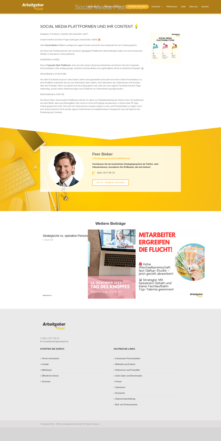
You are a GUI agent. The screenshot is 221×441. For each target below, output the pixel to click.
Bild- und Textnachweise (126, 404)
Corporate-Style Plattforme (58, 65)
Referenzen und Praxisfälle (127, 370)
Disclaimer (120, 393)
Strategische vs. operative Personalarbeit (70, 235)
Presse (118, 381)
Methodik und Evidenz (125, 364)
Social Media (51, 45)
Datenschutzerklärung (125, 399)
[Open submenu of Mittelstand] (100, 7)
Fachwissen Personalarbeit (127, 358)
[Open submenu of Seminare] (163, 7)
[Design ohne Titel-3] (33, 4)
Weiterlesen (47, 295)
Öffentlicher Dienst (50, 376)
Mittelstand (47, 370)
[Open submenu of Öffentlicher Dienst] (123, 7)
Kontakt (45, 364)
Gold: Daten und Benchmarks (128, 376)
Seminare (46, 381)
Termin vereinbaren (50, 358)
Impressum (120, 387)
